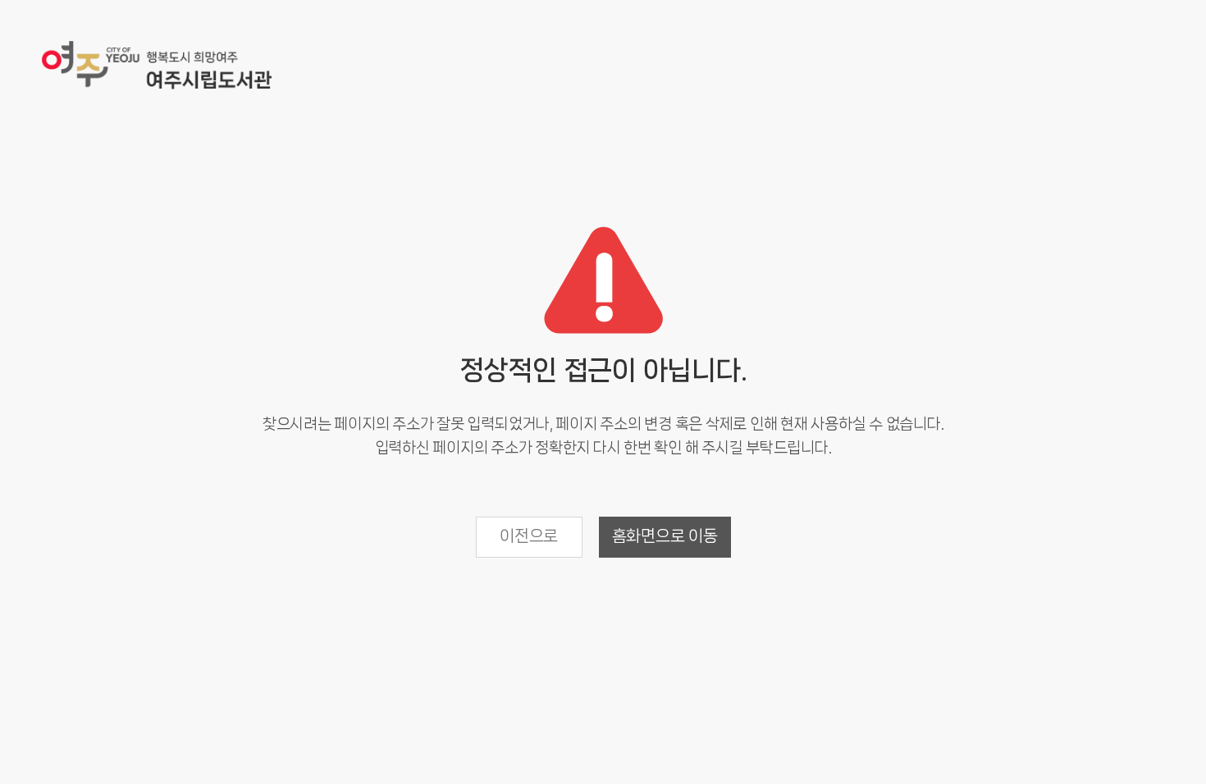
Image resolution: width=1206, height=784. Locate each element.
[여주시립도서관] (156, 66)
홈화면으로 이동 (665, 536)
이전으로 (529, 536)
